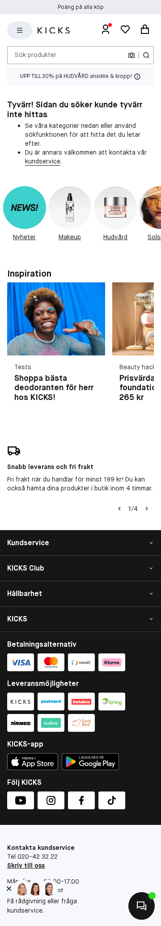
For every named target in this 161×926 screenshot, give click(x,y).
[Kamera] (131, 55)
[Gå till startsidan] (54, 30)
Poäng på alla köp (81, 7)
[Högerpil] (147, 509)
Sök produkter (35, 55)
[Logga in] (105, 30)
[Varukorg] (145, 30)
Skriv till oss (26, 865)
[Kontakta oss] (141, 906)
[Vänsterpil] (119, 509)
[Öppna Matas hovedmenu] (19, 30)
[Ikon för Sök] (146, 55)
